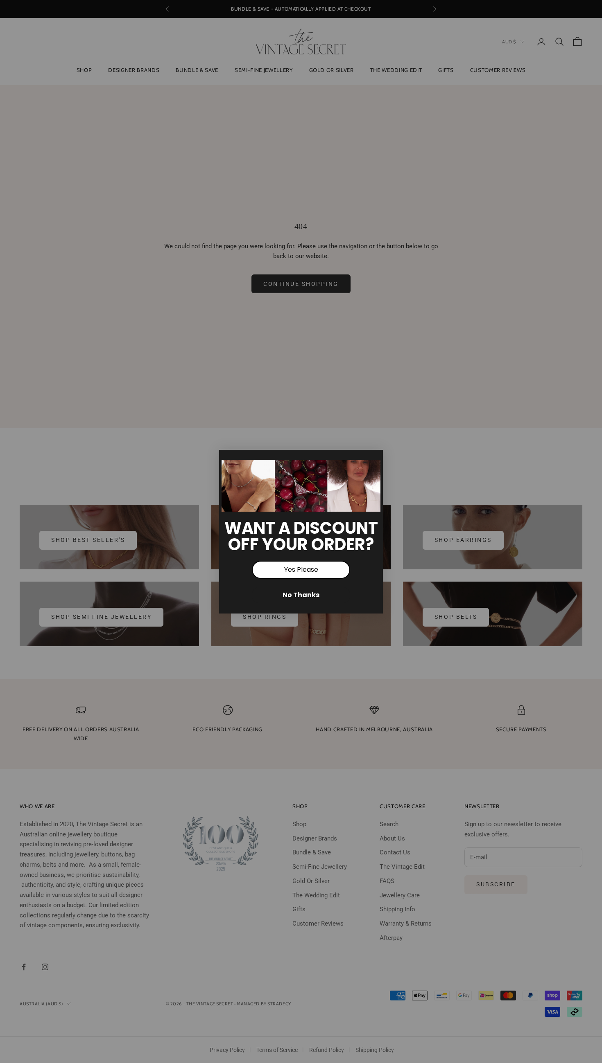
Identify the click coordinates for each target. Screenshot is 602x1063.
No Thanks (301, 595)
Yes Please (301, 569)
